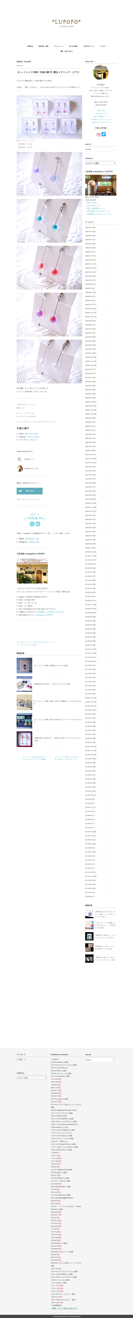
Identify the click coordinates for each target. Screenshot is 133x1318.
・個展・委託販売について (101, 116)
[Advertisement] (100, 1003)
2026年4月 (88, 244)
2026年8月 (88, 227)
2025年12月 (89, 260)
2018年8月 (88, 617)
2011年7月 (88, 884)
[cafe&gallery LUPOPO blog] (66, 8)
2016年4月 (88, 730)
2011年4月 (88, 892)
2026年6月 (88, 235)
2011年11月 (89, 876)
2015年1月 (88, 791)
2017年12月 (89, 649)
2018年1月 (88, 645)
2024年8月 (88, 325)
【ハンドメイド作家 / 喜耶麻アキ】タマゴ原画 (51, 665)
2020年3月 (88, 540)
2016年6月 (88, 722)
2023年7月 (88, 377)
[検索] (114, 149)
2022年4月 (88, 438)
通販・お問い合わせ (66, 51)
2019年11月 (89, 556)
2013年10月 (89, 811)
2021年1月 (88, 499)
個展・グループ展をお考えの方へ (65, 1308)
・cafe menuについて (100, 113)
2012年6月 (88, 856)
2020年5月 (88, 531)
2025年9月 (88, 272)
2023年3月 (88, 394)
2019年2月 (88, 592)
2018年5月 (88, 629)
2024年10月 (89, 317)
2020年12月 (89, 503)
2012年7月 (88, 852)
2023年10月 (89, 365)
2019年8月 (88, 568)
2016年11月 (89, 702)
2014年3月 (88, 803)
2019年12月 (89, 552)
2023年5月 (88, 386)
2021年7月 (88, 475)
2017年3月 (88, 686)
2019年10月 (89, 560)
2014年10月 (89, 795)
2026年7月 (88, 231)
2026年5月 (88, 240)
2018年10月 (89, 609)
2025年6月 (88, 284)
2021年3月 (88, 491)
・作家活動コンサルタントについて (101, 119)
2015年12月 (89, 746)
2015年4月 (88, 779)
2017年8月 (88, 665)
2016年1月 (88, 742)
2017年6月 (88, 673)
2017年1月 (88, 694)
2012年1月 (88, 868)
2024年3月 (88, 345)
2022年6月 (88, 430)
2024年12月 (89, 308)
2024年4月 (88, 341)
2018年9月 (88, 613)
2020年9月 (88, 515)
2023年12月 (89, 357)
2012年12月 (89, 832)
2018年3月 (88, 637)
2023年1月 (88, 402)
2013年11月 (89, 807)
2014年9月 (88, 799)
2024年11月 (89, 313)
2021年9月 (88, 467)
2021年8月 (88, 471)
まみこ (33, 459)
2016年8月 (88, 714)
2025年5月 (88, 288)
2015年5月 (88, 775)
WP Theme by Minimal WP (74, 1316)
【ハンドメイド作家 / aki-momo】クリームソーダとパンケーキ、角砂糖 (34, 758)
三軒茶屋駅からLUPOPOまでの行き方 (49, 612)
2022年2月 (88, 446)
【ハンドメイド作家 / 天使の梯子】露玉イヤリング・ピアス (41, 642)
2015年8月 (88, 763)
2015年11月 (89, 750)
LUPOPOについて (88, 46)
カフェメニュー (58, 46)
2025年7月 (88, 280)
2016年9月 (88, 710)
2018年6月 (88, 625)
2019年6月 (88, 576)
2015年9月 (88, 759)
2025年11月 (89, 264)
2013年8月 (88, 819)
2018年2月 (88, 641)
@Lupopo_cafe (32, 538)
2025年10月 (89, 268)
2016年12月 (89, 698)
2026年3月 (88, 248)
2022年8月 (88, 422)
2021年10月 (89, 463)
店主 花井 (34, 468)
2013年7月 (88, 823)
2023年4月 (88, 390)
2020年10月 (89, 511)
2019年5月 (88, 580)
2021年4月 (88, 487)
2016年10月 (89, 706)
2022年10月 (89, 414)
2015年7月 (88, 767)
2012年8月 (88, 848)
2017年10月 (89, 657)
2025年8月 (88, 276)
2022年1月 (88, 450)
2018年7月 (88, 621)
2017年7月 (88, 669)
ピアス (21, 645)
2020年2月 (88, 544)
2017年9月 (88, 661)
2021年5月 (88, 483)
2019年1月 (88, 596)
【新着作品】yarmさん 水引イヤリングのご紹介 (52, 684)
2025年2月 (88, 300)
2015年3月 (88, 783)
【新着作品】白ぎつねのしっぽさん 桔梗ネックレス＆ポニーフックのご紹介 (105, 914)
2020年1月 (88, 548)
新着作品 (30, 46)
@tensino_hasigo (31, 433)
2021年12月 (89, 454)
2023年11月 (89, 361)
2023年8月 (88, 373)
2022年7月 (88, 426)
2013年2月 (88, 828)
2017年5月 (88, 677)
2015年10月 (89, 755)
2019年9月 (88, 564)
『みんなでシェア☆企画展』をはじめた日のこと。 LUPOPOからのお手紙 (105, 925)
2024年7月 (88, 329)
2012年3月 (88, 860)
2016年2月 (88, 738)
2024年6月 (88, 333)
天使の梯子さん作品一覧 (28, 439)
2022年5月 (88, 434)
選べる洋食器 (73, 46)
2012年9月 (88, 844)
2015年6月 (88, 771)
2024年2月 (88, 349)
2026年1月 (88, 256)
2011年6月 (88, 888)
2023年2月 (88, 398)
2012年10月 (89, 840)
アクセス (103, 46)
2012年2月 (88, 864)
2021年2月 (88, 495)
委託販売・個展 (43, 46)
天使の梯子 (27, 61)
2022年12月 (89, 406)
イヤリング (27, 645)
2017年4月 (88, 682)
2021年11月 (89, 458)
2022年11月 (89, 410)
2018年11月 (89, 604)
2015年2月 (88, 787)
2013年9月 (88, 815)
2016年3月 (88, 734)
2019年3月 (88, 588)
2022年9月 (88, 418)
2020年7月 (88, 523)
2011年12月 (89, 872)
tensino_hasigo (33, 436)
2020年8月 (88, 519)
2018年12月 (89, 600)
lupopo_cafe (34, 541)
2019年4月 (88, 584)
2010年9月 (88, 896)
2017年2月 (88, 690)
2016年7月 (88, 718)
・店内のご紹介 (101, 110)
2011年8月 (88, 880)
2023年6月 (88, 381)
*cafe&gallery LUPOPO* (44, 615)
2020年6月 (88, 527)
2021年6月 (88, 479)
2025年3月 (88, 296)
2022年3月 (88, 442)
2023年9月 (88, 369)
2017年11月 (89, 653)
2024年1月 (88, 353)
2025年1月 (88, 304)
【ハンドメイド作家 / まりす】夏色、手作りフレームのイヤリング (66, 758)
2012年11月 (89, 836)
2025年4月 (88, 292)
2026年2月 (88, 252)
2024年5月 (88, 337)
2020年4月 (88, 536)
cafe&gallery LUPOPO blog (60, 1316)
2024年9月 (88, 321)
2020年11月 (89, 507)
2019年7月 (88, 572)
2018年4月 (88, 633)
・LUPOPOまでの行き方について (101, 122)
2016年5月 (88, 726)
